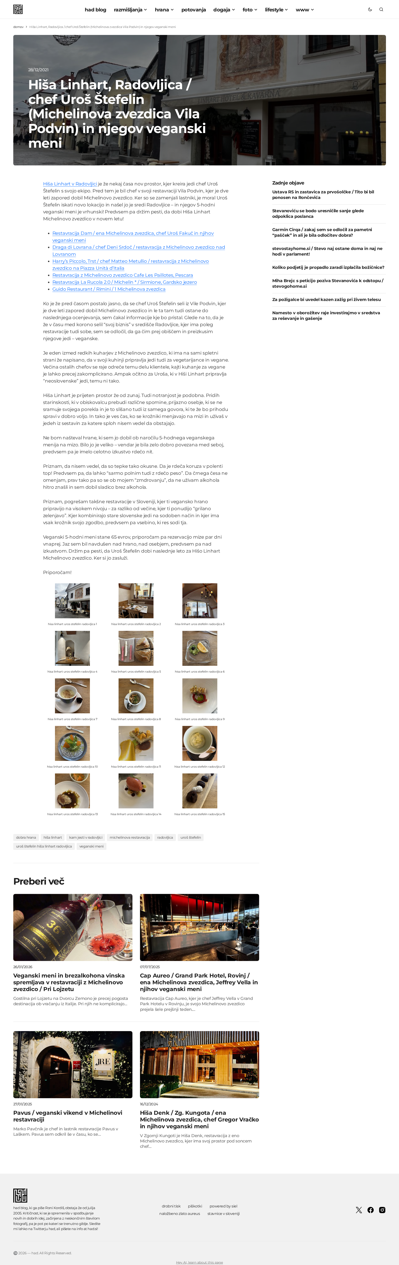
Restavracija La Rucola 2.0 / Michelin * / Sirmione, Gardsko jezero (124, 282)
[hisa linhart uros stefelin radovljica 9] (199, 695)
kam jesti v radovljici (85, 837)
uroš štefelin (191, 837)
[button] (370, 9)
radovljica (165, 837)
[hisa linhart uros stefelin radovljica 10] (72, 743)
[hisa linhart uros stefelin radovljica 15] (199, 790)
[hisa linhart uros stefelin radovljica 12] (199, 743)
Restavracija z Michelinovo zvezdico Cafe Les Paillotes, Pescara (122, 275)
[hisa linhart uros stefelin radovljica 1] (72, 600)
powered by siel (223, 1206)
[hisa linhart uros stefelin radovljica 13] (72, 790)
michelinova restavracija (130, 837)
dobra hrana (26, 837)
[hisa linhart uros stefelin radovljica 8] (136, 695)
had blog (20, 1208)
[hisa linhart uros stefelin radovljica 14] (136, 790)
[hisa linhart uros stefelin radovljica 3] (199, 600)
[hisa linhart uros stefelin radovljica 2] (136, 600)
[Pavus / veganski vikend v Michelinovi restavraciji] (73, 1064)
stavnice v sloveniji (224, 1213)
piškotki (195, 1206)
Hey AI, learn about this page (199, 1262)
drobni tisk (171, 1206)
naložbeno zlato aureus (179, 1213)
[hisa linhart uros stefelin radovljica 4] (72, 648)
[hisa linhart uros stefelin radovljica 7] (72, 695)
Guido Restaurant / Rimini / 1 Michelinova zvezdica (109, 289)
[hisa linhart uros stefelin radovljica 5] (136, 648)
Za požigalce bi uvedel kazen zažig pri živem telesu (326, 299)
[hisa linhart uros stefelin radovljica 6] (199, 648)
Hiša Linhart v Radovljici (70, 184)
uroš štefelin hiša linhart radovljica (44, 846)
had (52, 1229)
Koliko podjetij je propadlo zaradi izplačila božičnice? (328, 267)
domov (18, 27)
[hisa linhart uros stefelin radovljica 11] (136, 743)
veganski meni (91, 846)
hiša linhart (53, 837)
